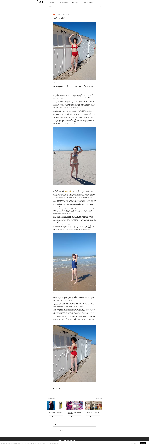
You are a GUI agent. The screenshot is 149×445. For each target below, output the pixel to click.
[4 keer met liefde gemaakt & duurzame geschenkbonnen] (74, 405)
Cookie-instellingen (134, 443)
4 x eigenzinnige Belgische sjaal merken (55, 412)
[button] (100, 6)
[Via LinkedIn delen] (59, 388)
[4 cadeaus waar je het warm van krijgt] (93, 405)
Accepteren (143, 443)
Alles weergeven (99, 398)
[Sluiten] (147, 443)
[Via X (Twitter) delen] (56, 388)
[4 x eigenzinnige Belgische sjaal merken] (55, 405)
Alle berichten (49, 6)
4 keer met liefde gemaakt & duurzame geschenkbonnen (74, 413)
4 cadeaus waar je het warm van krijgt (92, 412)
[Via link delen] (62, 388)
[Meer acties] (95, 14)
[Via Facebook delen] (53, 388)
